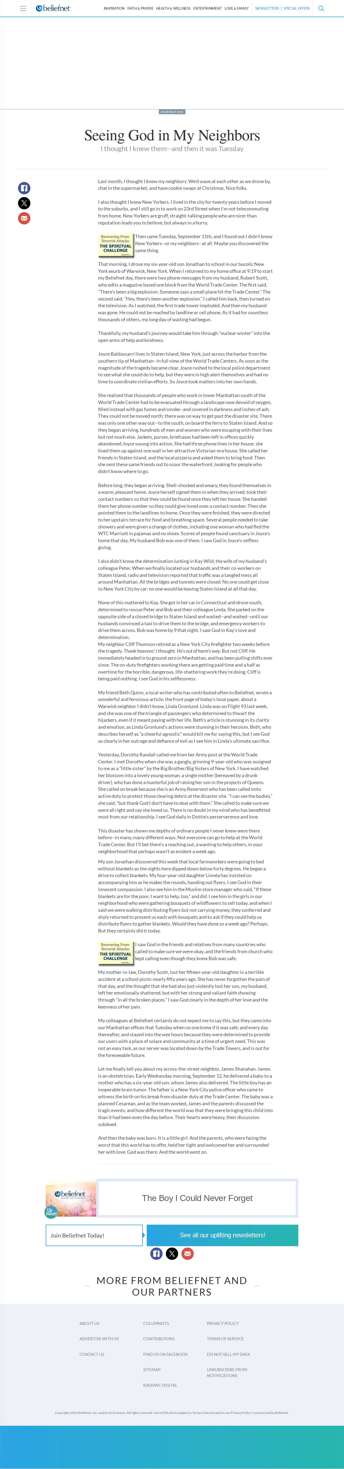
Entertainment (207, 8)
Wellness (173, 8)
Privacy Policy (223, 1323)
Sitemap (151, 1369)
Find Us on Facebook (165, 1354)
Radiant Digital (160, 1385)
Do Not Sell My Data (228, 1354)
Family (237, 8)
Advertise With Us (99, 1338)
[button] (321, 8)
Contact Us (92, 1354)
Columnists (156, 1323)
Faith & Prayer (140, 8)
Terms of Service (225, 1338)
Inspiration (114, 8)
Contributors (158, 1338)
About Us (89, 1323)
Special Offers (297, 8)
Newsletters (267, 8)
